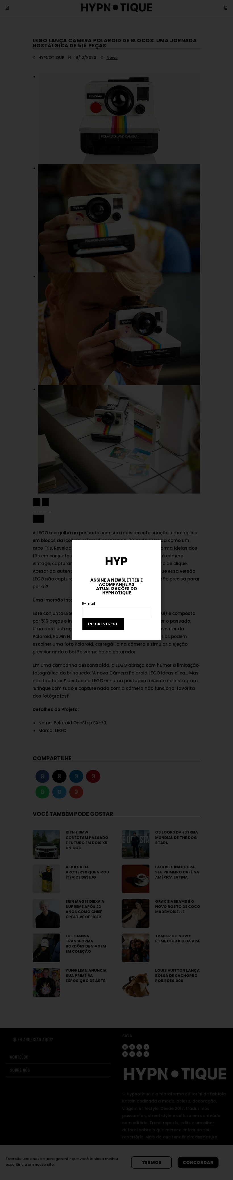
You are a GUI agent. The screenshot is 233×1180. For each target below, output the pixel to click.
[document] (116, 590)
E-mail (88, 603)
